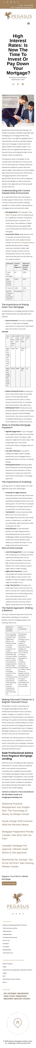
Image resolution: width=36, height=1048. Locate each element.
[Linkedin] (11, 2)
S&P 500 (22, 504)
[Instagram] (17, 2)
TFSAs (15, 515)
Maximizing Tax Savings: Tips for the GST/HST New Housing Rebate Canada (18, 863)
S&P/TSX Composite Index (23, 243)
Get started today (9, 883)
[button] (28, 23)
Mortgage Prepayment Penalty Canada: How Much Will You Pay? (18, 835)
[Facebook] (7, 2)
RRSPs (8, 515)
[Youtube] (14, 2)
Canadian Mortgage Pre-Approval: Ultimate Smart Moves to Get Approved (15, 849)
